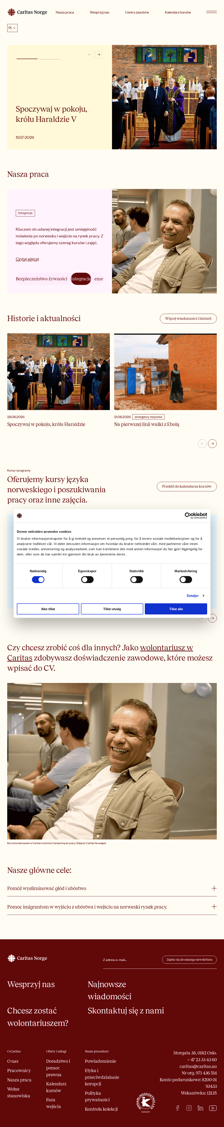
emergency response (148, 417)
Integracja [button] (81, 278)
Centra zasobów (137, 12)
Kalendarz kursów (178, 12)
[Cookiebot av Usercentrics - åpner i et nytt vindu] (188, 515)
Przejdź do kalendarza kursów (187, 486)
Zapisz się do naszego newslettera (189, 959)
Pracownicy (19, 1070)
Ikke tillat (48, 609)
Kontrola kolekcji (101, 1109)
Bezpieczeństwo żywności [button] (41, 278)
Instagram (189, 1108)
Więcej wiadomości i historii (188, 319)
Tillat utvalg (112, 609)
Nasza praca (65, 12)
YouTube (213, 1108)
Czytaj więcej (27, 258)
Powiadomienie (100, 1061)
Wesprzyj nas (99, 12)
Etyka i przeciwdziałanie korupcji (102, 1077)
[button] (98, 54)
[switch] (87, 579)
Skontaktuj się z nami (126, 1010)
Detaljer (193, 596)
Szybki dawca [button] (49, 59)
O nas (12, 1061)
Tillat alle (176, 609)
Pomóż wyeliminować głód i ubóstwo (46, 888)
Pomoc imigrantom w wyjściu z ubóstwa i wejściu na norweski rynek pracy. (87, 907)
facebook (177, 1108)
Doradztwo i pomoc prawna (58, 1068)
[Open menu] (211, 12)
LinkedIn (200, 1108)
